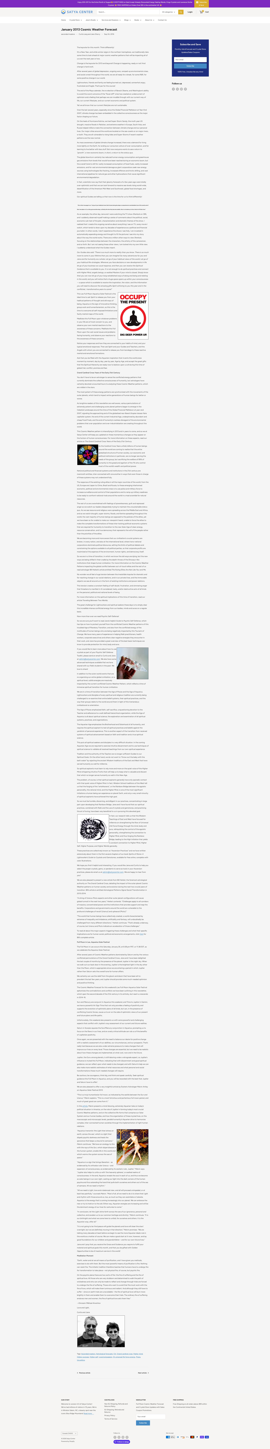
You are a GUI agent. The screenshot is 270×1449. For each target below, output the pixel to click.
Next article (142, 1373)
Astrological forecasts (104, 1354)
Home (63, 20)
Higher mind (138, 1354)
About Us (148, 20)
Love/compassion (105, 1357)
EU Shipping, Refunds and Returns (114, 1411)
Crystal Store (75, 20)
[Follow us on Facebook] (173, 89)
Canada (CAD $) (67, 1433)
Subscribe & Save (203, 3)
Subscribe (190, 66)
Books (136, 20)
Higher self (94, 1357)
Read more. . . (89, 1413)
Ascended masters (88, 1354)
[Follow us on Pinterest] (185, 89)
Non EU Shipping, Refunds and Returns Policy (116, 1405)
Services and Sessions (110, 20)
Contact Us (162, 20)
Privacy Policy (109, 1415)
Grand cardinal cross (124, 1354)
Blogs (126, 20)
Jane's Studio (91, 20)
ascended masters (68, 34)
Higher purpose (83, 1357)
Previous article (84, 1373)
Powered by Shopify (68, 1441)
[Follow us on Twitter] (177, 89)
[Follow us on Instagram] (181, 89)
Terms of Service (110, 1419)
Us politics (81, 1360)
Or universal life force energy (124, 1357)
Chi (114, 1354)
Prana (138, 1357)
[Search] (181, 12)
